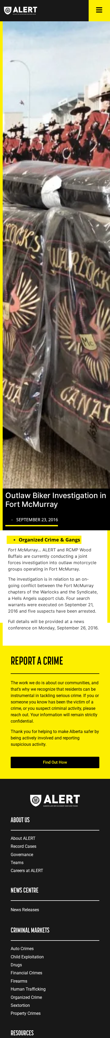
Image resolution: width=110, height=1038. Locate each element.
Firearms (19, 981)
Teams (17, 862)
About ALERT (23, 838)
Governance (22, 854)
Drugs (16, 964)
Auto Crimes (22, 948)
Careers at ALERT (27, 870)
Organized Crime (26, 997)
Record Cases (23, 846)
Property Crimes (26, 1013)
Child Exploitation (27, 956)
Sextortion (20, 1005)
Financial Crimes (26, 972)
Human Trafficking (28, 989)
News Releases (25, 909)
